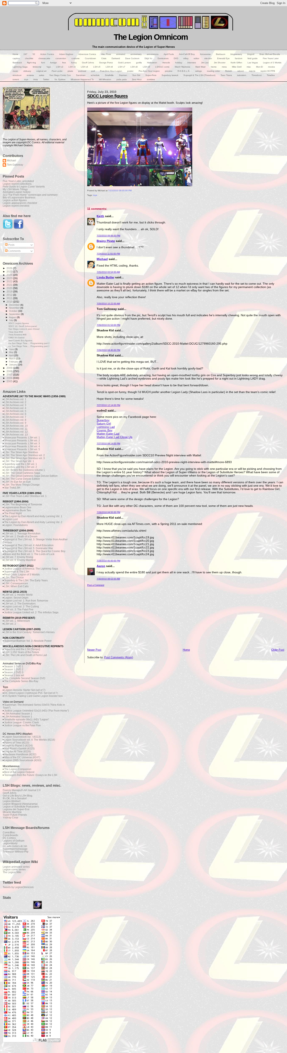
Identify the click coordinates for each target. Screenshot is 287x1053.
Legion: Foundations (16, 525)
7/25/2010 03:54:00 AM (108, 272)
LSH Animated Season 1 (18, 713)
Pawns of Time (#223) (16, 742)
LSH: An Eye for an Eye (17, 481)
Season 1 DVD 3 (13, 672)
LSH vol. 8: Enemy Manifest (20, 560)
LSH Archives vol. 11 (16, 428)
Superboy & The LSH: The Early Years (26, 580)
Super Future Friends (15, 814)
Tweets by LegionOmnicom (18, 887)
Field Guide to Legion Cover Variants (24, 186)
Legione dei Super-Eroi (16, 809)
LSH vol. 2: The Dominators (20, 603)
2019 (10, 291)
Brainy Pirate (106, 241)
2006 (10, 378)
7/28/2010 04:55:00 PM (108, 512)
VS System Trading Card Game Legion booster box (33, 695)
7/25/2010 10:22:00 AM (108, 303)
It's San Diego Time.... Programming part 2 (29, 343)
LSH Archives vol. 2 (15, 402)
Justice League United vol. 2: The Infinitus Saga (31, 612)
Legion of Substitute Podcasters (21, 806)
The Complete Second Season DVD (24, 678)
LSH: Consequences (16, 583)
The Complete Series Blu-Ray (21, 681)
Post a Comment (95, 585)
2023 (10, 278)
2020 (10, 288)
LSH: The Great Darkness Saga (22, 472)
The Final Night (13, 513)
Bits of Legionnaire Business (19, 197)
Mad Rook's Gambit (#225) (19, 748)
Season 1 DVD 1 (13, 666)
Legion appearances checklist (20, 203)
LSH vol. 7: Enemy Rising (18, 557)
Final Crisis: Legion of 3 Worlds (22, 574)
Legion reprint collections (17, 183)
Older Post (277, 649)
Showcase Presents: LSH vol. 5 (22, 449)
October (13, 311)
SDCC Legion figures (107, 95)
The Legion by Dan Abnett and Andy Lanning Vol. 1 (33, 516)
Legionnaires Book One (17, 507)
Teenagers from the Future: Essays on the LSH (30, 775)
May (11, 352)
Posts (11, 244)
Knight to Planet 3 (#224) (18, 745)
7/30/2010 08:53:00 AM (108, 579)
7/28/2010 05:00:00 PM (108, 560)
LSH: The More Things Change (22, 484)
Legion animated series (16, 866)
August (13, 317)
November (14, 308)
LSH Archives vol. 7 (15, 417)
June (12, 349)
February (14, 361)
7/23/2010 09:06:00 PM (108, 235)
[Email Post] (87, 199)
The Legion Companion (17, 769)
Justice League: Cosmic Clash (21, 722)
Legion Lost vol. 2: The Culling (21, 606)
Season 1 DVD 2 (13, 669)
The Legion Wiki (12, 872)
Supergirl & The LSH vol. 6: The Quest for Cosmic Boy (34, 551)
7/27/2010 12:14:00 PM (108, 405)
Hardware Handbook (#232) (20, 754)
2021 (10, 284)
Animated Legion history (16, 192)
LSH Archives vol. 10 (16, 425)
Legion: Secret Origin (16, 597)
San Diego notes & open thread (23, 329)
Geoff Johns (9, 792)
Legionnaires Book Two (17, 510)
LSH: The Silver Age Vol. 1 (19, 461)
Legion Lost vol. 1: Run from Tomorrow (26, 600)
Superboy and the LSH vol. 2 (20, 467)
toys (95, 195)
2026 (10, 268)
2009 (10, 367)
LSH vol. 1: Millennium (17, 620)
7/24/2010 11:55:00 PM (108, 253)
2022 (10, 281)
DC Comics (9, 838)
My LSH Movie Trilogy (15, 189)
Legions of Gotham (13, 840)
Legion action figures (15, 200)
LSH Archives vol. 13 (16, 434)
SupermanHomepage (15, 848)
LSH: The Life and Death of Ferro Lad (25, 655)
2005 (10, 381)
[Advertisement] (185, 616)
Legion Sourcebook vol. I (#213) (22, 736)
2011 (10, 298)
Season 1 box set (14, 675)
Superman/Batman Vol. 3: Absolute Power (28, 640)
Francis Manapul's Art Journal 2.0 (22, 790)
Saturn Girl (104, 423)
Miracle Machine (12, 812)
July (11, 320)
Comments (14, 251)
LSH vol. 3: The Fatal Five (18, 609)
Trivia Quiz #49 (15, 332)
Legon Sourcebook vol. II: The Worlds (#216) (29, 739)
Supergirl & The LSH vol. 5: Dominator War (28, 548)
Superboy (103, 420)
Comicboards (10, 835)
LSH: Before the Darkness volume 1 (24, 470)
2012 (10, 294)
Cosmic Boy (104, 430)
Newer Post (94, 649)
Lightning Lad (106, 427)
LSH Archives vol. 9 (15, 422)
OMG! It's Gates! (16, 337)
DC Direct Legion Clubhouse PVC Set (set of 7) (31, 693)
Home (186, 649)
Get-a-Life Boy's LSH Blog (17, 795)
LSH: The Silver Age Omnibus (21, 452)
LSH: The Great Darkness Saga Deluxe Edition (31, 475)
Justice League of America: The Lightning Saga (31, 568)
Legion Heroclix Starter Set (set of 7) (24, 690)
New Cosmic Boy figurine (20, 340)
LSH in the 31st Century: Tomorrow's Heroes (29, 632)
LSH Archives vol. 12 (16, 431)
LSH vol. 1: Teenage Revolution (22, 533)
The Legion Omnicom (151, 36)
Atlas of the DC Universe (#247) (22, 757)
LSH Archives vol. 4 (15, 408)
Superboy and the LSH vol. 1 (20, 464)
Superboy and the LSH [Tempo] (22, 649)
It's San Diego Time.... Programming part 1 (29, 346)
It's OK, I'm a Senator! (15, 798)
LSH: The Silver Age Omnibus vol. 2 (24, 455)
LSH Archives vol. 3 (15, 405)
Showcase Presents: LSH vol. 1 (22, 437)
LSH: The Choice (14, 577)
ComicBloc (9, 832)
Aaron (101, 566)
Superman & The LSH (16, 571)
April (11, 355)
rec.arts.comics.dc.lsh (15, 846)
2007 (10, 374)
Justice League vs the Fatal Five (22, 725)
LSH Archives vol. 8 (15, 419)
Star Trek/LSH (12, 487)
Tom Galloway (15, 164)
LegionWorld (10, 843)
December (14, 305)
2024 (10, 275)
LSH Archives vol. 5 (15, 411)
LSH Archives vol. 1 (15, 399)
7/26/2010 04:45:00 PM (108, 350)
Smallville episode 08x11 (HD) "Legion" (26, 719)
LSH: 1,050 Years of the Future (21, 652)
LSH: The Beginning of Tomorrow (23, 504)
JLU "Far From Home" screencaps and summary (30, 194)
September (15, 314)
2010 (10, 301)
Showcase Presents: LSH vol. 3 (22, 443)
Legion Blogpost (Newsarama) (20, 803)
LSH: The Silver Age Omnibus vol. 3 (24, 458)
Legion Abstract (11, 801)
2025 (10, 271)
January (13, 364)
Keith (100, 216)
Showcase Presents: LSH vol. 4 (22, 446)
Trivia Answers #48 (17, 334)
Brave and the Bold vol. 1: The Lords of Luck (29, 554)
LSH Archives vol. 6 (15, 414)
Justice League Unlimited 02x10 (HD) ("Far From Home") (36, 710)
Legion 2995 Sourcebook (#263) (22, 760)
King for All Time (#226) (17, 751)
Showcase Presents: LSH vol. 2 (22, 440)
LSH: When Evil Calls (16, 586)
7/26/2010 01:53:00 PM (108, 325)
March (12, 358)
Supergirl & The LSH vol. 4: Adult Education (29, 545)
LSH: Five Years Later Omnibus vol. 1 (25, 496)
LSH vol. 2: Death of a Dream (20, 536)
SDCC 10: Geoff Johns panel (22, 326)
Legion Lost (11, 519)
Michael (102, 259)
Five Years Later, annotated (18, 181)
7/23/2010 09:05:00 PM (120, 190)
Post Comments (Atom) (118, 657)
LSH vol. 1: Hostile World (18, 594)
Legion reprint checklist (16, 205)
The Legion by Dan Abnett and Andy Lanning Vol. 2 (33, 522)
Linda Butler (105, 277)
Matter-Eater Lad (108, 433)
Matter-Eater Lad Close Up (114, 437)
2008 (10, 371)
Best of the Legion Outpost (19, 772)
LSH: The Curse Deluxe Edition (22, 478)
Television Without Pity (15, 851)
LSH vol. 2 (10, 623)
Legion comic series (14, 869)
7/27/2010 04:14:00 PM (108, 443)
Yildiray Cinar (10, 817)
